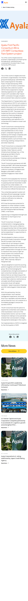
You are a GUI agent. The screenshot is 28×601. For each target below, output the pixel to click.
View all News (12, 351)
